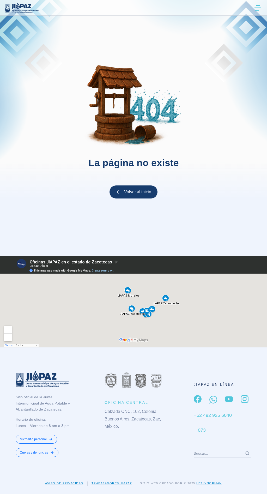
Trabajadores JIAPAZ (112, 483)
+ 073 (200, 430)
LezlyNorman (209, 483)
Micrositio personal (33, 439)
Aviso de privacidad (64, 483)
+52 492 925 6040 (213, 415)
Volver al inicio (137, 192)
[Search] (247, 453)
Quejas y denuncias (34, 452)
